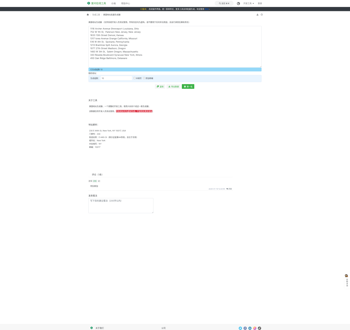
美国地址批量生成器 (111, 14)
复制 (162, 86)
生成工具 (96, 14)
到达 (207, 9)
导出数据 (175, 86)
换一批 (189, 86)
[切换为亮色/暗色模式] (238, 3)
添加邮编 (149, 78)
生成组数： (95, 78)
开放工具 (247, 3)
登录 (260, 3)
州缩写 (138, 78)
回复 (230, 189)
